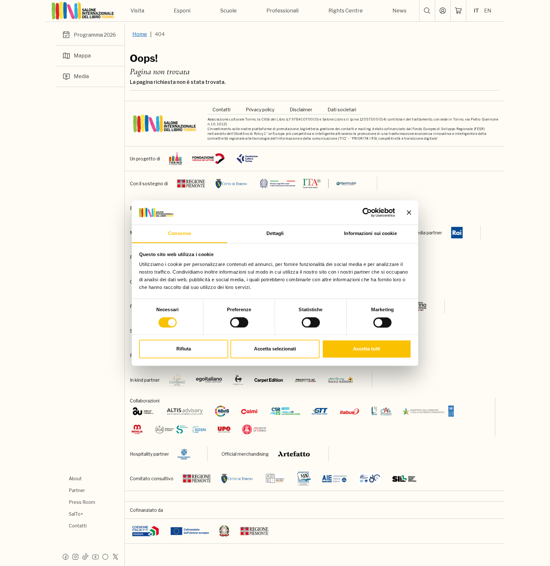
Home (139, 34)
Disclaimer (301, 109)
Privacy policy (260, 109)
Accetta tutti (366, 349)
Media (81, 76)
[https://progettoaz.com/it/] (305, 380)
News (399, 11)
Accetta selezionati (275, 349)
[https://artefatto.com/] (294, 454)
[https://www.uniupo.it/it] (224, 429)
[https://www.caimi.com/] (249, 411)
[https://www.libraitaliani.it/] (370, 478)
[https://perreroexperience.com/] (238, 380)
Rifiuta (183, 349)
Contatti (78, 525)
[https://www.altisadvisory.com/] (185, 411)
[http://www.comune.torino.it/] (231, 183)
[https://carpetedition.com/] (269, 380)
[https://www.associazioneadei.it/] (275, 478)
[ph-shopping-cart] (458, 11)
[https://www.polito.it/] (180, 429)
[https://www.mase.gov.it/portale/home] (429, 411)
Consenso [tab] (179, 233)
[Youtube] (95, 556)
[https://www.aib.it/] (304, 478)
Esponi (182, 11)
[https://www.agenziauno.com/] (143, 411)
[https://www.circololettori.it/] (208, 158)
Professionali (282, 11)
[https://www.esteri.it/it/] (308, 183)
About (75, 478)
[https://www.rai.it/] (457, 232)
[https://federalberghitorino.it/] (184, 454)
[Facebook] (65, 556)
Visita (137, 11)
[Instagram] (75, 556)
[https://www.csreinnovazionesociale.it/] (285, 411)
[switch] (239, 322)
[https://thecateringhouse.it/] (177, 380)
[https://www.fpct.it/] (247, 158)
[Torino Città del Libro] (175, 158)
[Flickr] (105, 556)
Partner (77, 490)
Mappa (82, 56)
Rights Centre (345, 11)
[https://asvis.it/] (221, 411)
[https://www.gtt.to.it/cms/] (319, 411)
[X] (115, 556)
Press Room (82, 502)
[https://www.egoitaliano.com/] (209, 380)
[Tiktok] (85, 556)
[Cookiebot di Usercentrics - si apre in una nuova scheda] (367, 212)
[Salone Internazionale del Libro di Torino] (83, 11)
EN (487, 11)
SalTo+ (76, 514)
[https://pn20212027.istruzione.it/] (145, 531)
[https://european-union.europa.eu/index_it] (189, 531)
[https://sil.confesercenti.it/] (404, 478)
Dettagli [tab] (275, 233)
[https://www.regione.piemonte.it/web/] (191, 183)
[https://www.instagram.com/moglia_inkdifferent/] (137, 429)
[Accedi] (442, 11)
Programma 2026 (95, 35)
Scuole (228, 11)
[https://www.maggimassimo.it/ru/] (340, 380)
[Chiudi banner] (409, 212)
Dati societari (342, 109)
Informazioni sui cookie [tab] (370, 233)
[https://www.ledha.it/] (381, 411)
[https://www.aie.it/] (334, 478)
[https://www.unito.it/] (254, 429)
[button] (427, 11)
